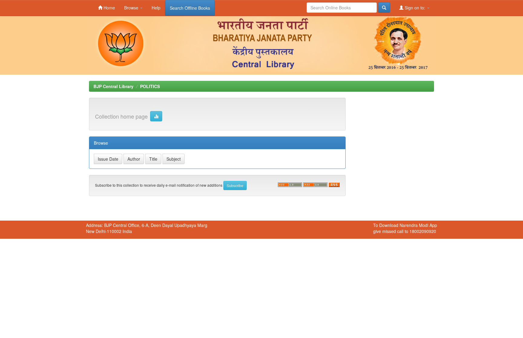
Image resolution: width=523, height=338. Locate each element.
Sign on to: (414, 8)
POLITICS (150, 86)
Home (108, 8)
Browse (132, 8)
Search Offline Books (190, 8)
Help (156, 8)
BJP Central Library (113, 86)
